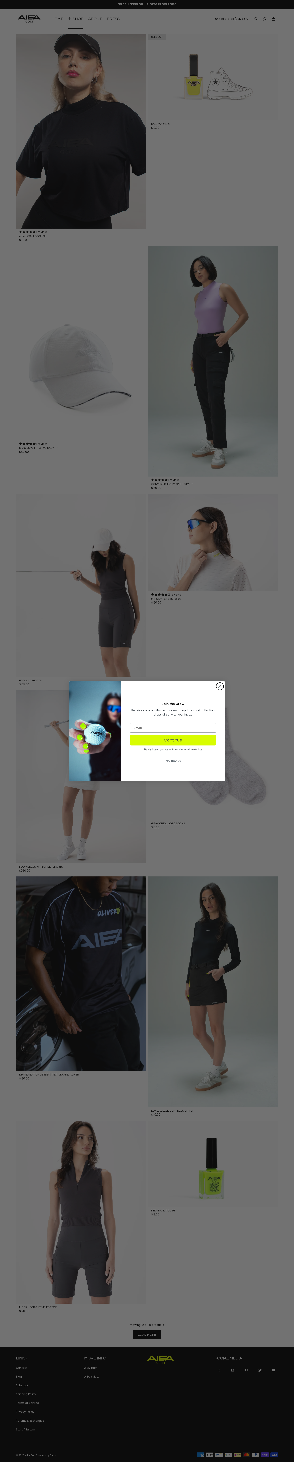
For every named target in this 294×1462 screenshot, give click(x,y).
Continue (173, 740)
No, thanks (173, 760)
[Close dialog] (219, 686)
